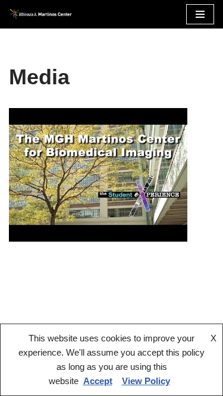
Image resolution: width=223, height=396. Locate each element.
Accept (97, 381)
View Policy (146, 381)
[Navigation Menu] (200, 14)
